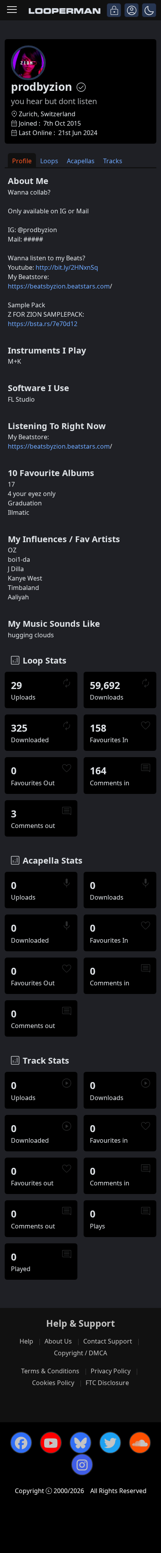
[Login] (114, 10)
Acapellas (81, 161)
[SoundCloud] (140, 1443)
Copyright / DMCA (80, 1353)
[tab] (22, 160)
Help (26, 1341)
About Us (58, 1341)
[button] (149, 10)
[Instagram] (82, 1464)
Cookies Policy (53, 1382)
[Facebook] (21, 1443)
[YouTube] (51, 1443)
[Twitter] (110, 1443)
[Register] (131, 10)
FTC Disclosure (107, 1382)
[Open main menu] (12, 10)
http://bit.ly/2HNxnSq (67, 267)
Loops (49, 161)
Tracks (112, 161)
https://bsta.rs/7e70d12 (42, 323)
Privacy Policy (111, 1371)
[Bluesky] (80, 1443)
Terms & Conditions (50, 1371)
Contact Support (107, 1341)
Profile (22, 161)
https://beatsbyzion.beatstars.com (59, 286)
